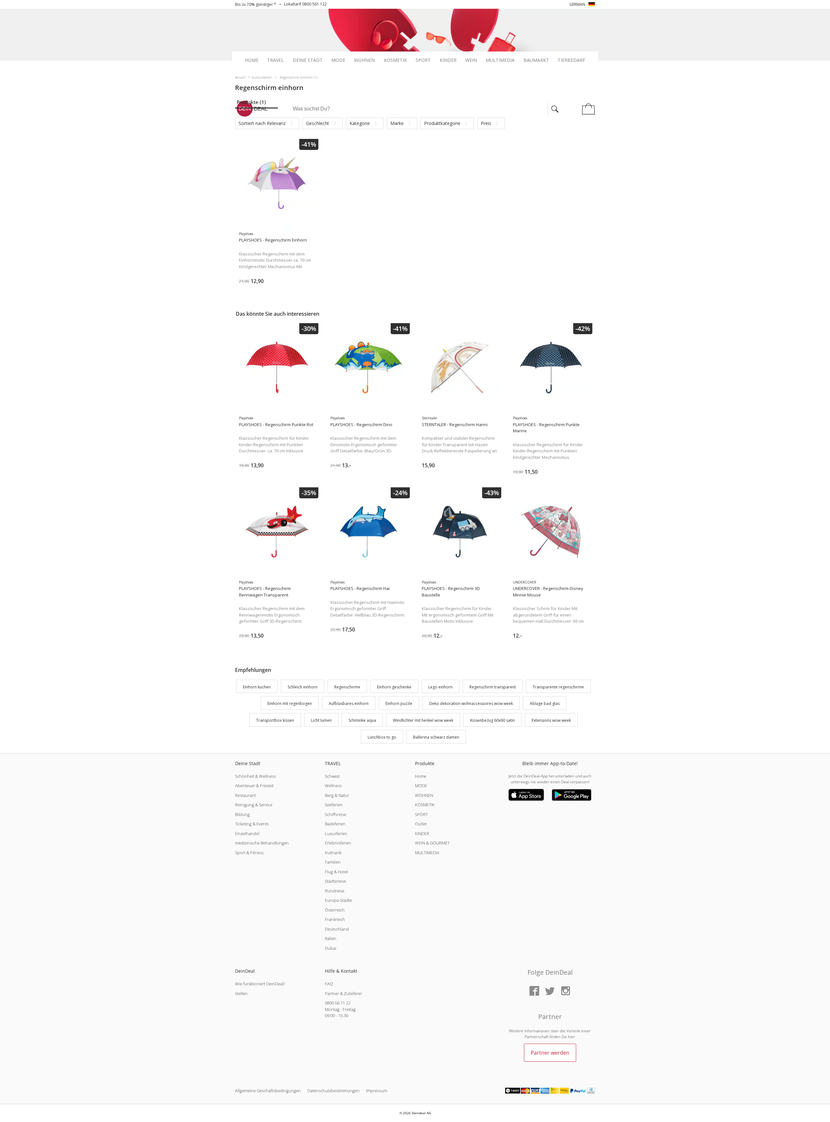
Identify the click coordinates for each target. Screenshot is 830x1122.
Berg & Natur (337, 795)
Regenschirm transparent (492, 687)
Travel (275, 60)
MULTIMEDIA (427, 853)
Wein (471, 60)
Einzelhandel (247, 833)
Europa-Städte (338, 900)
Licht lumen (321, 720)
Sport (423, 60)
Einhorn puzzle (398, 704)
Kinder (448, 60)
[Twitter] (550, 991)
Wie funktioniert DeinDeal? (260, 984)
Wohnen (364, 60)
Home (251, 60)
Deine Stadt (308, 60)
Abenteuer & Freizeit (254, 785)
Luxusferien (336, 833)
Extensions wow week (551, 720)
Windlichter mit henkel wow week (423, 720)
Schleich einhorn (302, 687)
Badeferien (335, 824)
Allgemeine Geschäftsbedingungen (268, 1091)
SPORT (421, 814)
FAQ (329, 984)
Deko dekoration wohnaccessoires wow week (471, 704)
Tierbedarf (571, 60)
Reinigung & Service (253, 805)
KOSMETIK (425, 805)
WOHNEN (424, 795)
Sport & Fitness (249, 853)
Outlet (421, 824)
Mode (338, 60)
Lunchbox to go (382, 737)
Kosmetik (395, 60)
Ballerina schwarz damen (436, 737)
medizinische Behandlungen (262, 843)
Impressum (376, 1091)
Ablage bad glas (545, 704)
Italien (330, 938)
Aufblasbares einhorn (349, 704)
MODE (421, 785)
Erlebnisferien (338, 843)
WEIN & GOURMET (432, 843)
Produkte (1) (251, 102)
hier (571, 1036)
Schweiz (332, 776)
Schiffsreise (335, 814)
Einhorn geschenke (394, 687)
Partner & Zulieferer (343, 993)
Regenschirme (347, 687)
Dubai (330, 948)
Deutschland (337, 929)
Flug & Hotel (336, 872)
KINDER (422, 833)
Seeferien (334, 805)
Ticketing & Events (252, 824)
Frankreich (335, 919)
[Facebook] (534, 991)
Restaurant (245, 795)
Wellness (333, 785)
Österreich (335, 910)
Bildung (242, 814)
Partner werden (550, 1052)
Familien (333, 862)
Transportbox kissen (275, 720)
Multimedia (500, 60)
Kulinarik (333, 853)
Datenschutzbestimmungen (333, 1091)
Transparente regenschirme (558, 687)
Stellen (241, 993)
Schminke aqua (362, 720)
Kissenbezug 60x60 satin (492, 720)
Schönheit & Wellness (255, 776)
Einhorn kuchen (257, 687)
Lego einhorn (440, 687)
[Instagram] (565, 991)
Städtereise (335, 881)
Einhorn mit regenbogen (289, 704)
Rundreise (334, 891)
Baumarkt (536, 60)
